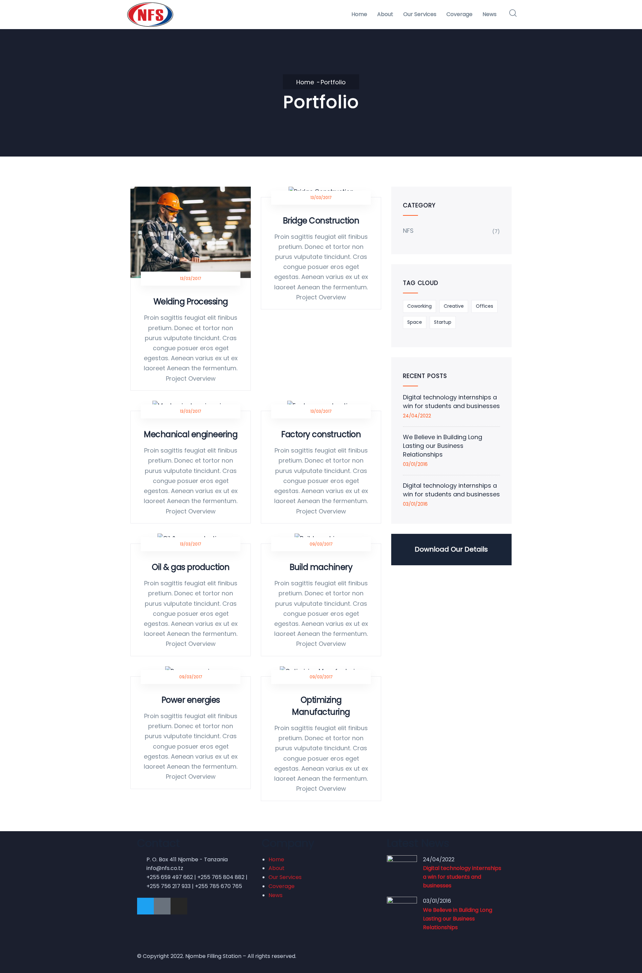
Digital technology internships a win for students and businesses (451, 401)
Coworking (419, 306)
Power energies (191, 699)
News (490, 14)
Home (359, 14)
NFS (408, 230)
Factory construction (321, 434)
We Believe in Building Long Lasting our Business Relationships (442, 446)
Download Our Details (451, 549)
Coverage (459, 14)
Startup (442, 322)
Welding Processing (190, 301)
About (385, 14)
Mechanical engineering (190, 434)
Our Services (419, 14)
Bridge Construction (321, 220)
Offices (484, 306)
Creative (454, 306)
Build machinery (321, 567)
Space (414, 322)
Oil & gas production (190, 567)
